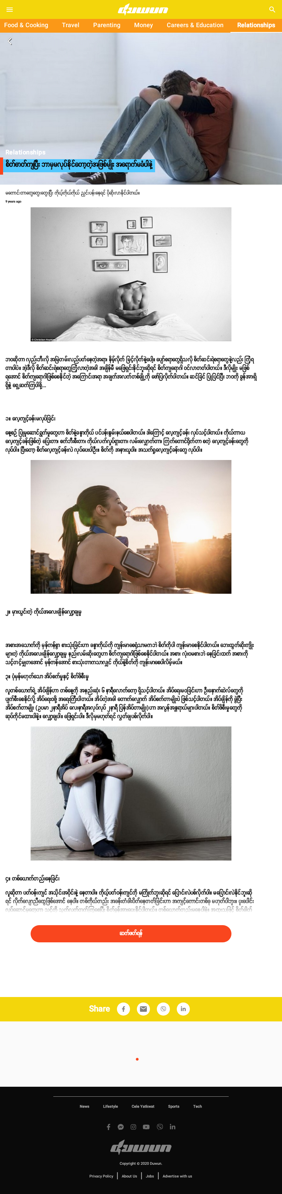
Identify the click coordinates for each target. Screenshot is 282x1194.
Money (143, 25)
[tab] (70, 26)
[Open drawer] (9, 9)
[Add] (123, 1009)
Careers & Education (195, 25)
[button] (123, 1009)
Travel (70, 25)
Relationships (256, 25)
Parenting (106, 25)
